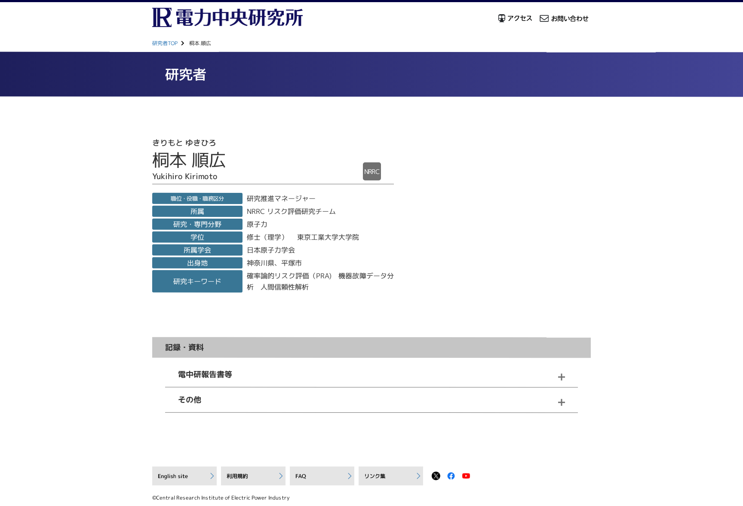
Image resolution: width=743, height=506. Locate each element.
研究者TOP (165, 43)
